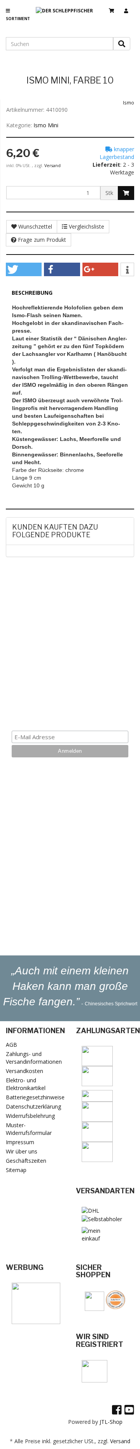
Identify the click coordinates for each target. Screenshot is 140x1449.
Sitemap (16, 1170)
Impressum (20, 1142)
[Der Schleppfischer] (67, 17)
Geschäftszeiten (26, 1160)
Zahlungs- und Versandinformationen (34, 1057)
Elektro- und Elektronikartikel (26, 1084)
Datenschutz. (70, 707)
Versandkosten (24, 1071)
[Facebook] (117, 1409)
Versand (52, 165)
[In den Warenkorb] (126, 193)
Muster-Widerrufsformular (29, 1128)
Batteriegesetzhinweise (35, 1097)
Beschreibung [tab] (32, 292)
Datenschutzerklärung (33, 1106)
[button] (24, 269)
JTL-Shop (111, 1421)
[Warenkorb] (114, 7)
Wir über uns (21, 1151)
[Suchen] (121, 43)
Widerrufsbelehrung (30, 1115)
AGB (11, 1044)
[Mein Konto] (129, 7)
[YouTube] (129, 1409)
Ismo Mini (45, 125)
